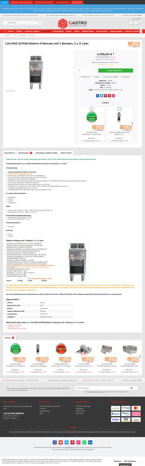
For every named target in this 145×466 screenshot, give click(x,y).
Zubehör (9, 338)
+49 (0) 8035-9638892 (13, 413)
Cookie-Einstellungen (83, 406)
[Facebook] (97, 95)
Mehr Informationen (53, 463)
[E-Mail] (109, 95)
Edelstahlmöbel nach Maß (21, 2)
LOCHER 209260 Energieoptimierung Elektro (91, 133)
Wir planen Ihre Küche (44, 2)
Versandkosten (45, 411)
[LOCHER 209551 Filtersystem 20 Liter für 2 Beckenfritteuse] (84, 349)
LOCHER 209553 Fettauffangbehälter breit (129, 365)
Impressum (80, 413)
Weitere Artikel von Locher (16, 328)
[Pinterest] (105, 95)
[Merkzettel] (135, 23)
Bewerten (126, 77)
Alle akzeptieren (130, 461)
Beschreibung (10, 153)
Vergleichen (85, 77)
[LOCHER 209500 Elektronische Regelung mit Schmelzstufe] (119, 117)
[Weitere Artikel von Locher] (134, 45)
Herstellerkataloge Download (50, 406)
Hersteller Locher (13, 327)
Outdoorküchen (62, 2)
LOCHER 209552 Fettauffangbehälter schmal (106, 365)
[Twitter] (101, 95)
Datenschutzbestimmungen (96, 392)
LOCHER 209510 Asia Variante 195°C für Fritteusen (61, 365)
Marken (4, 2)
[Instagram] (113, 95)
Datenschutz (80, 411)
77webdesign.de (89, 449)
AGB (41, 413)
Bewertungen (24, 153)
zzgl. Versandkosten (109, 59)
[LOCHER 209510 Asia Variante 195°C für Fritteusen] (61, 349)
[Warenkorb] (140, 23)
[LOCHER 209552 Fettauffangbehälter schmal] (107, 349)
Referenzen (77, 2)
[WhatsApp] (84, 442)
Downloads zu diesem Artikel (46, 153)
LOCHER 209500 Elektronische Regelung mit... (119, 133)
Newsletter (79, 409)
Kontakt (42, 409)
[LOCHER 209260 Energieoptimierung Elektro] (91, 117)
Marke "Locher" (66, 153)
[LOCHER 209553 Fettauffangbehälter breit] (129, 349)
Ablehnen (117, 461)
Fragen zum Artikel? (111, 77)
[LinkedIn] (90, 442)
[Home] (4, 31)
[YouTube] (61, 442)
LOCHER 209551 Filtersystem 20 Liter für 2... (84, 365)
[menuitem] (136, 19)
